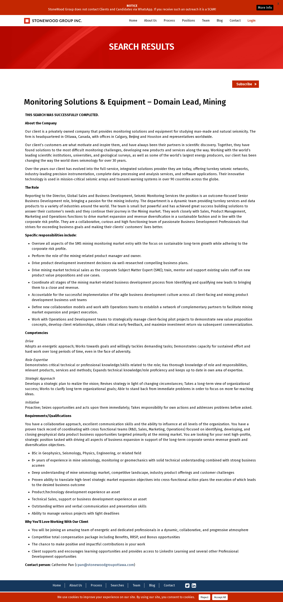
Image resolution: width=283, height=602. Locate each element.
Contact (235, 20)
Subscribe (244, 84)
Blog (220, 20)
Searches (117, 585)
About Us (150, 20)
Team (206, 20)
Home (133, 20)
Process (169, 20)
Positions (188, 20)
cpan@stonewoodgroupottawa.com (105, 565)
